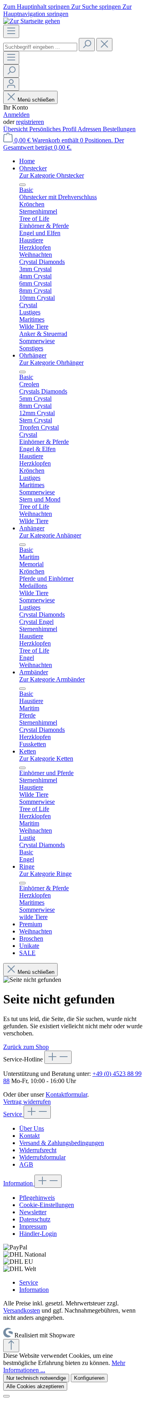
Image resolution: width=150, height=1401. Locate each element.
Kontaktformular (66, 1094)
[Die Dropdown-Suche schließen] (104, 44)
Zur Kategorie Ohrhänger (51, 362)
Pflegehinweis (37, 1197)
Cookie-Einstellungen (46, 1204)
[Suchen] (87, 44)
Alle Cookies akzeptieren (35, 1386)
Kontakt (29, 1135)
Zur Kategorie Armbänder (52, 679)
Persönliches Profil (53, 129)
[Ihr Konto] (11, 84)
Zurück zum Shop (26, 1046)
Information (18, 1183)
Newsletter (32, 1212)
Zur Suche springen (96, 6)
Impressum (33, 1226)
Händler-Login (38, 1233)
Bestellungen (119, 129)
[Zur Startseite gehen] (31, 21)
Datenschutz (34, 1219)
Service (13, 1114)
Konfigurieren (89, 1378)
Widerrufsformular (42, 1157)
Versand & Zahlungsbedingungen (61, 1142)
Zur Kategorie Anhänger (50, 535)
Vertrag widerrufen (27, 1101)
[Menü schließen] (22, 185)
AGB (26, 1164)
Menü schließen (36, 100)
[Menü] (11, 31)
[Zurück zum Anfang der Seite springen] (11, 1345)
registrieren (30, 121)
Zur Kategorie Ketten (46, 758)
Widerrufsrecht (37, 1150)
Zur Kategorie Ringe (45, 873)
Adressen (90, 129)
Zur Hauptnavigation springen (67, 10)
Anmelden (16, 114)
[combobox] (40, 47)
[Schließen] (6, 1396)
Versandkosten (21, 1310)
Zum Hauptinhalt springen (37, 6)
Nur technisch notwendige (36, 1378)
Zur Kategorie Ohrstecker (51, 175)
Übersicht (16, 129)
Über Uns (31, 1128)
